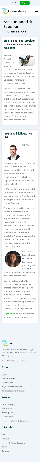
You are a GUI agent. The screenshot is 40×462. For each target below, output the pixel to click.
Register (25, 3)
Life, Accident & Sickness (12, 387)
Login (4, 375)
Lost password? (8, 378)
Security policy (8, 417)
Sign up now (9, 313)
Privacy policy (7, 413)
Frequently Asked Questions (13, 443)
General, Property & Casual (13, 391)
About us (5, 439)
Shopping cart (8, 383)
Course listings (8, 405)
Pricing (4, 447)
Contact (5, 451)
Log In (14, 3)
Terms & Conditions (20, 421)
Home (4, 435)
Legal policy (6, 421)
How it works (7, 409)
